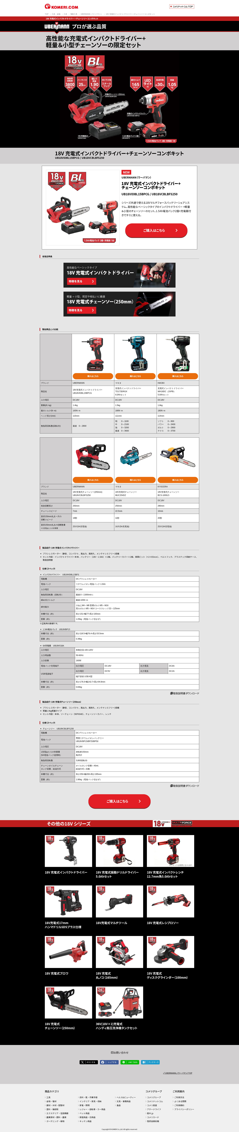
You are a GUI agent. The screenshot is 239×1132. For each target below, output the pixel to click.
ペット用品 (85, 1113)
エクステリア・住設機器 (57, 1113)
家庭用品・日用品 (87, 1117)
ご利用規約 (179, 1105)
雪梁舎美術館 (153, 1121)
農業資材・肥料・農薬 (56, 1117)
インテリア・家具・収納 (90, 1101)
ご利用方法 (179, 1097)
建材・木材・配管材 (55, 1105)
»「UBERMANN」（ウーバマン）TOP (177, 1073)
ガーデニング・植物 (55, 1121)
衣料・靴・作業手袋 (88, 1097)
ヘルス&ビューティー (126, 1097)
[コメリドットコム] (61, 8)
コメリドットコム (155, 1101)
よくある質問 (180, 1101)
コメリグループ (154, 1097)
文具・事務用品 (124, 1101)
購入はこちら (92, 376)
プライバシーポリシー (184, 1109)
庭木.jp (150, 1113)
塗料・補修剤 (52, 1109)
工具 (48, 1097)
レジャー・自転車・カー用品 (92, 1109)
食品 (119, 1105)
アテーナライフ (154, 1109)
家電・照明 (85, 1105)
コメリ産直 (152, 1105)
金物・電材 (51, 1101)
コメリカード (153, 1117)
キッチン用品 (85, 1121)
